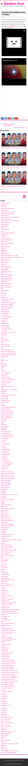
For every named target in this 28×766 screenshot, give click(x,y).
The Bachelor (4, 606)
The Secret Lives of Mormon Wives (8, 686)
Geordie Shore (4, 375)
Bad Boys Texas (4, 245)
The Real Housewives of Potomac (8, 674)
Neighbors (3, 501)
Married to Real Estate (5, 487)
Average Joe (3, 236)
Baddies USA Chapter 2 (6, 266)
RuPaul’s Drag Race (5, 553)
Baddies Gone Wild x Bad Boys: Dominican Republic (12, 257)
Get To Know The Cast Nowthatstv (8, 379)
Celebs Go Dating (4, 313)
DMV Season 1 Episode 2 (19, 127)
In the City (3, 403)
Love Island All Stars (5, 449)
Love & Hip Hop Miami (5, 433)
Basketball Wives (4, 269)
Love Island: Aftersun (5, 461)
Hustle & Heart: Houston (6, 400)
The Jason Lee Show (5, 647)
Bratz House (3, 295)
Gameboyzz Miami (5, 374)
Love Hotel (3, 445)
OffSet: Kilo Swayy (5, 517)
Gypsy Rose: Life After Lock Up (7, 386)
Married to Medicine (5, 485)
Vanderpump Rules (5, 735)
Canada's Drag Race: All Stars (7, 299)
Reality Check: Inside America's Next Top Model (11, 539)
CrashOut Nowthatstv (5, 327)
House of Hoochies (5, 396)
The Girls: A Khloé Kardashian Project (9, 639)
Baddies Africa (4, 252)
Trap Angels (3, 712)
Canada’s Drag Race (5, 300)
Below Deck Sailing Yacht (6, 280)
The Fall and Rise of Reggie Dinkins (8, 630)
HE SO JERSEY (3, 391)
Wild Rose (3, 747)
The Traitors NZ (4, 695)
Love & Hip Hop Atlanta (6, 431)
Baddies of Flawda (5, 262)
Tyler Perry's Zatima (5, 721)
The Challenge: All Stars (6, 620)
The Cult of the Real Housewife (7, 623)
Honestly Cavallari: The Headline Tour (9, 395)
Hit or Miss (3, 393)
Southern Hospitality (5, 578)
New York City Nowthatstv (6, 504)
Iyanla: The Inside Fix (5, 409)
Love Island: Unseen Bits (6, 464)
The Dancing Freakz (5, 625)
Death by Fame (4, 334)
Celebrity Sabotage (5, 311)
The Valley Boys (4, 701)
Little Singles (3, 429)
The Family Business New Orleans (8, 632)
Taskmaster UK (4, 592)
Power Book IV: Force (5, 527)
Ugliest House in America (6, 726)
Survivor (2, 586)
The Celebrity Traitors (5, 616)
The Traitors (3, 693)
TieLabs (22, 760)
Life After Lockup (4, 426)
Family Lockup (4, 363)
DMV (2, 348)
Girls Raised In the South (6, 381)
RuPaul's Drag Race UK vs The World (8, 550)
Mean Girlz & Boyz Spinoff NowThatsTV (9, 494)
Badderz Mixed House (5, 246)
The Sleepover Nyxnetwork (6, 691)
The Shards (3, 689)
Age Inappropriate (5, 226)
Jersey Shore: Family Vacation (7, 412)
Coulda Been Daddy (5, 323)
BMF (2, 288)
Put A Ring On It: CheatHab (6, 534)
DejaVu (2, 337)
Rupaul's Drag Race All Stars (7, 546)
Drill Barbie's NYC (4, 356)
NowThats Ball (4, 511)
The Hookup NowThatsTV (6, 644)
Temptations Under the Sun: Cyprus (8, 602)
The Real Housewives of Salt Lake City (9, 677)
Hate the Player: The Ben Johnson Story (9, 389)
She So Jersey (4, 564)
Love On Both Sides (5, 466)
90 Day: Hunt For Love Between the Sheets (10, 217)
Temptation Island (5, 600)
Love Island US (4, 457)
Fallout (2, 361)
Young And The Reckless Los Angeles (9, 752)
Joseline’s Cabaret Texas (6, 416)
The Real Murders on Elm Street (7, 682)
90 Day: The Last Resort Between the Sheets (10, 220)
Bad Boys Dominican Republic (7, 243)
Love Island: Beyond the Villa (7, 463)
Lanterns (3, 423)
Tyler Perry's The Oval (5, 719)
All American (3, 227)
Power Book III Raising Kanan (7, 524)
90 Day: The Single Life (6, 222)
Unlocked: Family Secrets (6, 733)
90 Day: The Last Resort (6, 219)
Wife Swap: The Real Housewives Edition (9, 743)
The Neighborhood (5, 654)
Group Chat (3, 384)
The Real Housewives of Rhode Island (9, 675)
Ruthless (2, 557)
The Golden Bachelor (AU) (6, 640)
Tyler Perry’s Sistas (5, 724)
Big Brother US (4, 281)
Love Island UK (4, 456)
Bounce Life (3, 292)
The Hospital (3, 646)
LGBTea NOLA (4, 424)
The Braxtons (4, 614)
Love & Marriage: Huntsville (6, 436)
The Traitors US (4, 698)
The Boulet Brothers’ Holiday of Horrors (9, 613)
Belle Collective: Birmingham (7, 274)
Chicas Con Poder (4, 314)
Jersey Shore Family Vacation (7, 410)
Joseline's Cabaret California (7, 414)
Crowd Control (4, 330)
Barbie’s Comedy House (6, 267)
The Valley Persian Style (6, 705)
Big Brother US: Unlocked (6, 283)
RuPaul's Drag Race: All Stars (7, 552)
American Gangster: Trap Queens (8, 232)
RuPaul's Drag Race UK (5, 548)
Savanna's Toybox (5, 559)
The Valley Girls (4, 703)
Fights (2, 368)
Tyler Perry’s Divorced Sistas (7, 722)
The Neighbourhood (5, 656)
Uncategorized (4, 728)
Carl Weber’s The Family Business (8, 302)
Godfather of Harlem (5, 382)
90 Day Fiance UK (4, 210)
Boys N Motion (4, 293)
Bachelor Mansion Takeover (7, 239)
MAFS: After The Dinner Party (7, 471)
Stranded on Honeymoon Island (8, 579)
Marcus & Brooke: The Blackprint (8, 477)
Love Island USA (4, 459)
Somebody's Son (4, 572)
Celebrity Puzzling (4, 309)
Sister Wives (3, 565)
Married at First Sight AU (6, 480)
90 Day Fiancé (4, 206)
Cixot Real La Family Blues (6, 316)
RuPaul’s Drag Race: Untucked (7, 555)
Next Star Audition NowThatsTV (7, 508)
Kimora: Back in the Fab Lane (7, 417)
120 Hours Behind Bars (6, 203)
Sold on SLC (3, 571)
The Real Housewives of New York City (9, 670)
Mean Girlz (3, 492)
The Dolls (3, 627)
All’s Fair (2, 231)
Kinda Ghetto (3, 419)
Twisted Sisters (4, 715)
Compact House (4, 320)
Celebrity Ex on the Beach (6, 307)
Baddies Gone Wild (5, 253)
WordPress (11, 760)
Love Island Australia (5, 450)
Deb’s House (3, 335)
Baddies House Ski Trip (6, 259)
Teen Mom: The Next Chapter (7, 599)
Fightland (3, 367)
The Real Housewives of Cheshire (8, 663)
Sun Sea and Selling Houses (7, 585)
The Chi (2, 621)
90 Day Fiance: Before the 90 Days (8, 212)
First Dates (3, 370)
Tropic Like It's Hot (5, 714)
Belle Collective (4, 273)
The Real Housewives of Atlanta (7, 660)
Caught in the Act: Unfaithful (7, 306)
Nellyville (3, 503)
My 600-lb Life (4, 497)
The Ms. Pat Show (4, 651)
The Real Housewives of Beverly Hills (8, 661)
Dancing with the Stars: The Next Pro (8, 332)
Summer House (4, 581)
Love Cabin (3, 442)
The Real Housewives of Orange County (9, 672)
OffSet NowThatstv (5, 515)
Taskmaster (3, 588)
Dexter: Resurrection (5, 341)
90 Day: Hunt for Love (5, 215)
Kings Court (3, 421)
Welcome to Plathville (5, 740)
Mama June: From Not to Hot (7, 475)
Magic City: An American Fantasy (8, 473)
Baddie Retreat (4, 250)
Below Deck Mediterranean (8, 17)
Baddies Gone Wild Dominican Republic (9, 255)
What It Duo (3, 742)
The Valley (3, 700)
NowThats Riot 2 (4, 513)
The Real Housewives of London (8, 667)
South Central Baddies (5, 574)
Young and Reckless (5, 749)
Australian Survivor (5, 234)
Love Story (3, 470)
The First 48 (3, 635)
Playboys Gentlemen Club (6, 518)
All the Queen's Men (5, 229)
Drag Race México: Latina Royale (8, 355)
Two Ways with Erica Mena (6, 717)
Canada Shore (4, 297)
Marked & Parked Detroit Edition (8, 478)
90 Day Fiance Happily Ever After (8, 208)
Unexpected (3, 729)
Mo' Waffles (3, 496)
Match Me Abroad (5, 489)
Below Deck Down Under (6, 276)
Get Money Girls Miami (6, 377)
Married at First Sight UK (6, 482)
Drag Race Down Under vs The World (9, 353)
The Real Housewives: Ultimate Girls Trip (9, 681)
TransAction (3, 710)
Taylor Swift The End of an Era (7, 595)
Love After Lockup (5, 438)
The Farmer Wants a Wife (6, 633)
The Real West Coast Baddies (7, 684)
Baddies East (14, 3)
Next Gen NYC (4, 506)
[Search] (24, 196)
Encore (2, 358)
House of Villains (4, 398)
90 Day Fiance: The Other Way (7, 213)
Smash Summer (4, 567)
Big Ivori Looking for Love (6, 287)
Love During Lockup (5, 443)
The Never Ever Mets (5, 658)
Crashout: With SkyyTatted (6, 328)
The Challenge (4, 618)
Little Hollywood (4, 428)
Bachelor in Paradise (5, 238)
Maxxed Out (3, 491)
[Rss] (14, 762)
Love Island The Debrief (6, 454)
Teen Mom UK (4, 597)
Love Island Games (5, 452)
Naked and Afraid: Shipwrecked (7, 499)
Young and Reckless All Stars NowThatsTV (10, 750)
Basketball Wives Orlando (6, 271)
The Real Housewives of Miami (7, 668)
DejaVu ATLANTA (4, 339)
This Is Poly (3, 707)
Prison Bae (3, 531)
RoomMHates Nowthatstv (6, 545)
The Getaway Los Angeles (6, 637)
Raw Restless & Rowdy (5, 536)
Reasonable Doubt (5, 541)
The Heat (3, 642)
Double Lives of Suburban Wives (8, 351)
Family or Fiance (4, 365)
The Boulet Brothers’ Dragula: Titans (8, 611)
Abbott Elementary (5, 224)
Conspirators (3, 321)
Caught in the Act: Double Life (7, 304)
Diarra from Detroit (5, 344)
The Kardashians (4, 649)
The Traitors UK (4, 696)
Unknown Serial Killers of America (8, 731)
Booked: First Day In (5, 290)
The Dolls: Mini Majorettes (6, 628)
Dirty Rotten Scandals (5, 346)
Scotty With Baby (4, 560)
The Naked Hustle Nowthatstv (7, 653)
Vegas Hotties (4, 736)
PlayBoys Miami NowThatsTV (7, 520)
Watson (2, 738)
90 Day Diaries (4, 205)
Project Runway (4, 532)
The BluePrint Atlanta (5, 607)
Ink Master (3, 405)
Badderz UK (3, 248)
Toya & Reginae (4, 708)
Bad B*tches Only (4, 241)
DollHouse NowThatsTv (6, 349)
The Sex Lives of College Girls (7, 688)
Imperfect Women (5, 402)
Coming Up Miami (5, 318)
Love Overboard (4, 468)
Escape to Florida (4, 360)
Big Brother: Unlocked (5, 285)
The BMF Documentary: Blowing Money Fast (10, 609)
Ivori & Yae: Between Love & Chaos (8, 407)
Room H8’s (3, 543)
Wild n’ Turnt (3, 745)
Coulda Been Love (5, 325)
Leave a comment (19, 17)
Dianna (2, 342)
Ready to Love (4, 538)
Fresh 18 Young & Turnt (6, 372)
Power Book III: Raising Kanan (7, 525)
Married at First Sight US (6, 484)
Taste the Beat (4, 593)
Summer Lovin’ (4, 583)
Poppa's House (4, 522)
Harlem (2, 388)
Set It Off (3, 562)
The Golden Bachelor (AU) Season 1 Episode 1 (9, 124)
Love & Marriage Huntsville (6, 435)
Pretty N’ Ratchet (4, 529)
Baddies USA (3, 264)
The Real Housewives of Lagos (7, 665)
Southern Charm (4, 576)
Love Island (3, 447)
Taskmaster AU (4, 590)
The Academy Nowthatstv (6, 604)
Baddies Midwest (4, 260)
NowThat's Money (5, 510)
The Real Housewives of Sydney (7, 679)
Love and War (4, 440)
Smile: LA (3, 569)
